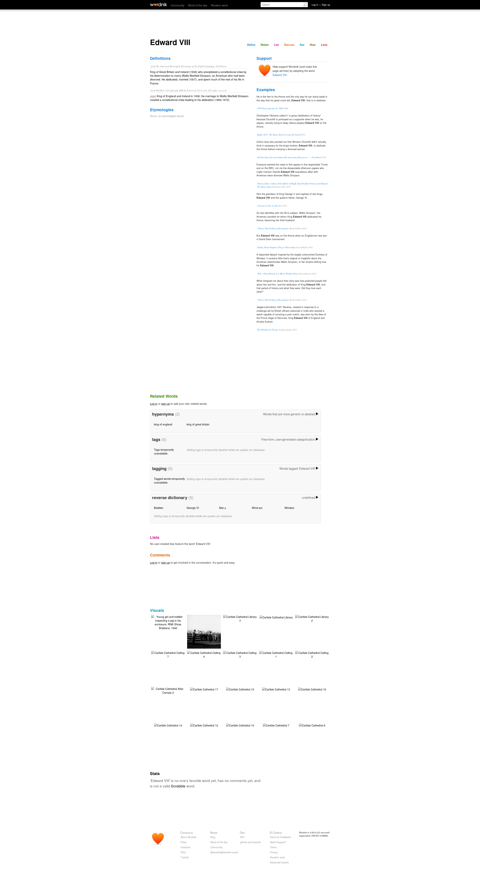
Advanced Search (279, 862)
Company (186, 832)
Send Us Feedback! (280, 837)
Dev (242, 832)
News (213, 832)
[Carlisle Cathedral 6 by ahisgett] (312, 725)
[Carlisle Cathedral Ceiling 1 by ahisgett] (276, 654)
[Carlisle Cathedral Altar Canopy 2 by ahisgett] (168, 690)
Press (184, 842)
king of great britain (198, 424)
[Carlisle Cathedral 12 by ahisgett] (204, 725)
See (302, 45)
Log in (153, 404)
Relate (265, 45)
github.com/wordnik (250, 842)
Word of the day (197, 5)
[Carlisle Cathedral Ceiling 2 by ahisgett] (312, 654)
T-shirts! (185, 857)
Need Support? (278, 842)
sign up (165, 404)
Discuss (289, 45)
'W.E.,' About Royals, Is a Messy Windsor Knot (277, 273)
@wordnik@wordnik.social (224, 852)
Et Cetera (276, 832)
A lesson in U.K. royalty (267, 205)
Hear (313, 45)
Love (324, 45)
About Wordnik (188, 837)
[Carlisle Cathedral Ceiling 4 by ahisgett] (204, 654)
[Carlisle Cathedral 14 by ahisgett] (168, 725)
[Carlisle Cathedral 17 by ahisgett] (204, 689)
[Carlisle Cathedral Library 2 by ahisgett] (312, 618)
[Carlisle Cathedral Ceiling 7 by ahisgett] (168, 654)
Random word (219, 5)
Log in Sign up (321, 4)
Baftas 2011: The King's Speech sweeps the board (279, 134)
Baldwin (158, 508)
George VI (193, 508)
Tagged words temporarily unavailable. (169, 480)
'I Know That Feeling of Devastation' (273, 228)
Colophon (186, 847)
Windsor (289, 508)
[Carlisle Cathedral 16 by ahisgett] (312, 689)
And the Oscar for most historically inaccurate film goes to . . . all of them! (289, 157)
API (242, 837)
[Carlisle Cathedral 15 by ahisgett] (240, 689)
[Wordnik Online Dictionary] (158, 4)
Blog (212, 837)
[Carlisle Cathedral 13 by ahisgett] (276, 689)
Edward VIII (280, 75)
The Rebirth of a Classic (267, 329)
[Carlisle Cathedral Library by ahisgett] (276, 617)
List (276, 45)
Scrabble (178, 785)
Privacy (274, 852)
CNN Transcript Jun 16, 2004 (270, 108)
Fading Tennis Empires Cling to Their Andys (276, 247)
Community (177, 5)
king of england (163, 424)
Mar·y (222, 508)
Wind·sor (257, 508)
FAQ (183, 852)
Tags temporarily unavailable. (164, 451)
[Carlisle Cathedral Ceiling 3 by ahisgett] (240, 654)
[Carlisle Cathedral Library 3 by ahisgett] (240, 618)
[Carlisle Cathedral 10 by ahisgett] (240, 725)
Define (251, 45)
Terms (273, 847)
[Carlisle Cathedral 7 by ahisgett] (276, 725)
